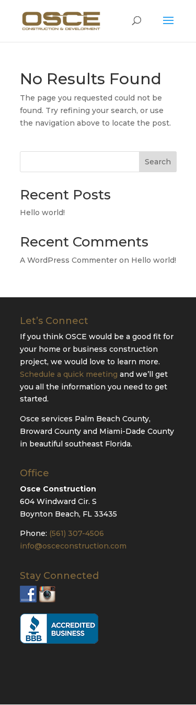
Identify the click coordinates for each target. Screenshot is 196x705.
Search (158, 161)
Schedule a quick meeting (69, 374)
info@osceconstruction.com (73, 546)
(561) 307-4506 (76, 533)
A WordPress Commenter (68, 260)
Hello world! (42, 212)
